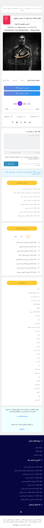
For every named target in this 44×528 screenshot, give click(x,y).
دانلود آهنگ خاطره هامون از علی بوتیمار (29, 216)
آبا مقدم (37, 316)
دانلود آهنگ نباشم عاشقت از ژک (28, 255)
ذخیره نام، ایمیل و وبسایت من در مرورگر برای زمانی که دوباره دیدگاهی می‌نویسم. (21, 158)
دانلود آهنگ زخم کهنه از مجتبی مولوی (27, 18)
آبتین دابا (37, 323)
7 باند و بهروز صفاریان (34, 293)
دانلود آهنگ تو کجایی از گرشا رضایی (28, 251)
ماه (22, 236)
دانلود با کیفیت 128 (22, 88)
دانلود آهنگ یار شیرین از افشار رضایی (27, 259)
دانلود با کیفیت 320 (22, 93)
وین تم (15, 525)
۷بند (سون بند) (35, 300)
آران (39, 396)
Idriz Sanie (37, 304)
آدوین (38, 354)
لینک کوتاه (6, 80)
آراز (39, 377)
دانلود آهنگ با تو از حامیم (32, 208)
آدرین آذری (37, 350)
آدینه (38, 362)
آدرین (38, 346)
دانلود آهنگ (33, 116)
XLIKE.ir (22, 430)
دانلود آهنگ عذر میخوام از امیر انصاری (31, 496)
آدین (38, 358)
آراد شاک (37, 369)
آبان (39, 319)
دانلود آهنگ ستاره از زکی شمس (31, 189)
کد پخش (15, 80)
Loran (38, 308)
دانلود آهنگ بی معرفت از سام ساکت (27, 242)
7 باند (38, 289)
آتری (38, 335)
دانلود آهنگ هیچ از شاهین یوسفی (30, 204)
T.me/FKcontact (22, 417)
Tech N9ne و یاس (35, 312)
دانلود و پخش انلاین (33, 80)
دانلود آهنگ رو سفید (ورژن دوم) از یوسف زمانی (26, 193)
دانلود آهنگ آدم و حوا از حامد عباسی (29, 212)
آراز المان (37, 385)
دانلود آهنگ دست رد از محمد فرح (30, 197)
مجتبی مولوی (22, 27)
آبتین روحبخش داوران (34, 327)
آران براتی (37, 400)
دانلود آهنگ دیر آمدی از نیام (32, 200)
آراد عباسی (37, 373)
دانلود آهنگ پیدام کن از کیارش (29, 247)
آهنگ (34, 172)
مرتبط (22, 80)
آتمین (38, 339)
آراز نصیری (37, 388)
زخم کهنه (10, 27)
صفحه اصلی (38, 448)
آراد (39, 365)
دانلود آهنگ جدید (31, 27)
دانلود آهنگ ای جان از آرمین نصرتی (28, 268)
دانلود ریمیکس (38, 455)
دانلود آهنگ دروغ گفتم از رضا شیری (28, 264)
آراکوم (38, 392)
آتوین (38, 342)
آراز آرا (38, 381)
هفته (28, 236)
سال (15, 236)
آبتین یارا (37, 331)
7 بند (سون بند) (35, 297)
